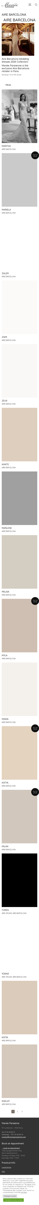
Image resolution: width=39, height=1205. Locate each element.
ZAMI (4, 337)
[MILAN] (19, 816)
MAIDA (5, 719)
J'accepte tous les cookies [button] (13, 1200)
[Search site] (36, 4)
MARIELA (6, 209)
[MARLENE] (19, 498)
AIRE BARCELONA (9, 149)
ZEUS (4, 400)
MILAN (5, 846)
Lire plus (24, 1192)
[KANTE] (19, 434)
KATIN (5, 1037)
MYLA (4, 655)
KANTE (5, 464)
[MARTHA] (19, 116)
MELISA (5, 591)
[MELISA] (19, 562)
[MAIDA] (19, 689)
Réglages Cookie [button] (10, 1196)
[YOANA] (19, 944)
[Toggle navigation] (30, 4)
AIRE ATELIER (7, 913)
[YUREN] (19, 880)
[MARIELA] (19, 180)
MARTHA (6, 146)
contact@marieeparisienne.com (14, 1137)
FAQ (3, 1171)
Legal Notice (6, 1167)
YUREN (5, 910)
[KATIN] (19, 1007)
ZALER (5, 273)
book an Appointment (11, 1148)
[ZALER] (19, 243)
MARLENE (7, 528)
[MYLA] (19, 625)
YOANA (5, 973)
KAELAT (6, 1101)
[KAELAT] (19, 1071)
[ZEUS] (19, 371)
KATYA (5, 782)
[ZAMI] (19, 307)
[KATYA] (19, 753)
